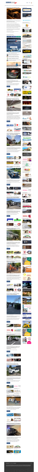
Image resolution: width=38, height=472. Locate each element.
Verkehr (19, 5)
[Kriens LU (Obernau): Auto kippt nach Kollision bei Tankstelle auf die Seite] (14, 340)
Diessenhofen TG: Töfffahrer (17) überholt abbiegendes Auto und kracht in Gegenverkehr (14, 395)
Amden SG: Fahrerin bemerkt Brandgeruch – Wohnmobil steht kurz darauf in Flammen (13, 197)
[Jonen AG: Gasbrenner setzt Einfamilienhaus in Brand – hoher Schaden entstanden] (14, 140)
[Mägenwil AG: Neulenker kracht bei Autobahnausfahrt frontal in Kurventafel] (14, 73)
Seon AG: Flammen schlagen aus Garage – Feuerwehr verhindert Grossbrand (13, 294)
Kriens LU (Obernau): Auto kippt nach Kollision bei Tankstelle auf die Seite (14, 334)
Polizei (22, 5)
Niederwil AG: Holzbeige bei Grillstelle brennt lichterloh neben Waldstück (13, 261)
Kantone (9, 5)
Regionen (7, 5)
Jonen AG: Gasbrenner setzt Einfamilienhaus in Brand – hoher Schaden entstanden (13, 134)
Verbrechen (17, 5)
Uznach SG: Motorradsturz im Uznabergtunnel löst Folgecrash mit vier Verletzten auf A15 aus (14, 423)
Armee (27, 5)
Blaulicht (30, 5)
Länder (13, 5)
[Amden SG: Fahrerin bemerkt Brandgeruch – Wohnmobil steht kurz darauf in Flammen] (14, 204)
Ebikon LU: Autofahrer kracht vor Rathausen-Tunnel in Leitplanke (13, 166)
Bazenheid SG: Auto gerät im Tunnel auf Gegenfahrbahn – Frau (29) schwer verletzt (13, 99)
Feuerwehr (24, 5)
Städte (10, 5)
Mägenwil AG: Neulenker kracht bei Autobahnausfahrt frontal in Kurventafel (13, 67)
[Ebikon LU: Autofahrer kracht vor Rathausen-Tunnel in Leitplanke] (14, 173)
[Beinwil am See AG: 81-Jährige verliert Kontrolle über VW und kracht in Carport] (14, 370)
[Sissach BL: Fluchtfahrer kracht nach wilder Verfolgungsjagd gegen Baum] (14, 235)
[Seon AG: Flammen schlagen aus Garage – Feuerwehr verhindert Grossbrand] (14, 304)
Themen (15, 5)
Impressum (7, 463)
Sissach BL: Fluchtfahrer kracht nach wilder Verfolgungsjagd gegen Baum (13, 228)
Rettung (26, 5)
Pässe (21, 5)
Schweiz (5, 5)
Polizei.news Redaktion (11, 79)
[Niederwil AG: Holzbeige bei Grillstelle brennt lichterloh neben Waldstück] (14, 268)
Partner (32, 5)
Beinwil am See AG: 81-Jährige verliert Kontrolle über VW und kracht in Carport (13, 364)
